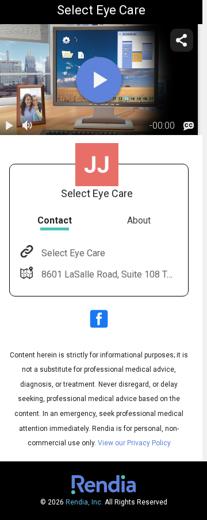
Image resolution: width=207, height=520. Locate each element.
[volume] (27, 126)
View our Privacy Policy (134, 443)
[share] (181, 40)
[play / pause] (9, 126)
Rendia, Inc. (84, 502)
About (139, 220)
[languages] (188, 126)
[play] (99, 80)
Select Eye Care (73, 253)
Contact (54, 220)
